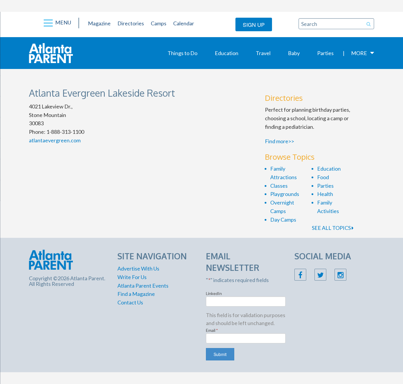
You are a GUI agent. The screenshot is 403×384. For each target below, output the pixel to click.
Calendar (183, 23)
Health (325, 194)
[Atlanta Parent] (51, 52)
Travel (263, 53)
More (359, 53)
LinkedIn (214, 293)
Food (323, 177)
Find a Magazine (136, 294)
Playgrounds (284, 194)
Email (212, 330)
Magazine (99, 23)
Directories (130, 23)
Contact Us (130, 302)
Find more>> (279, 141)
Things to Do (182, 53)
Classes (279, 185)
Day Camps (283, 219)
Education (226, 53)
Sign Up (254, 24)
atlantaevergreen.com (55, 140)
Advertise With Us (138, 268)
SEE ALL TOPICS (332, 228)
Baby (294, 53)
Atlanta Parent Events (142, 285)
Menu (62, 22)
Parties (325, 53)
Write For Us (132, 277)
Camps (158, 23)
